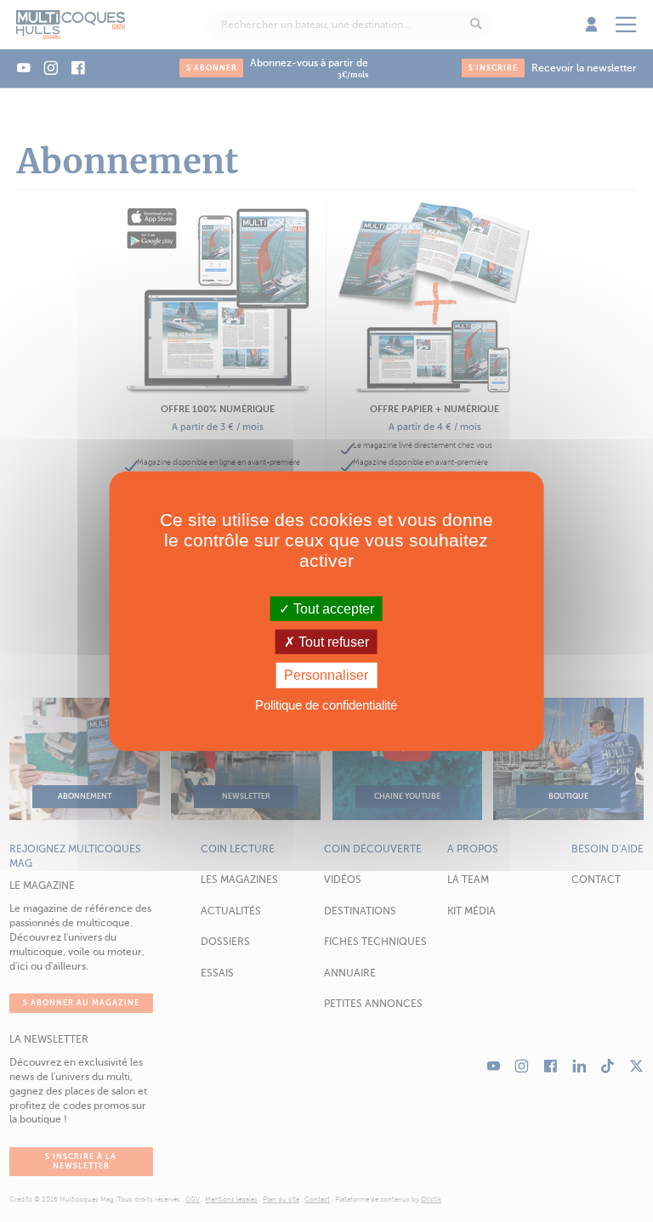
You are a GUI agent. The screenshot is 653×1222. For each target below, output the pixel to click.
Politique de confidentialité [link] (326, 704)
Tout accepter (332, 609)
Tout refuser (332, 642)
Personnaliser (326, 675)
